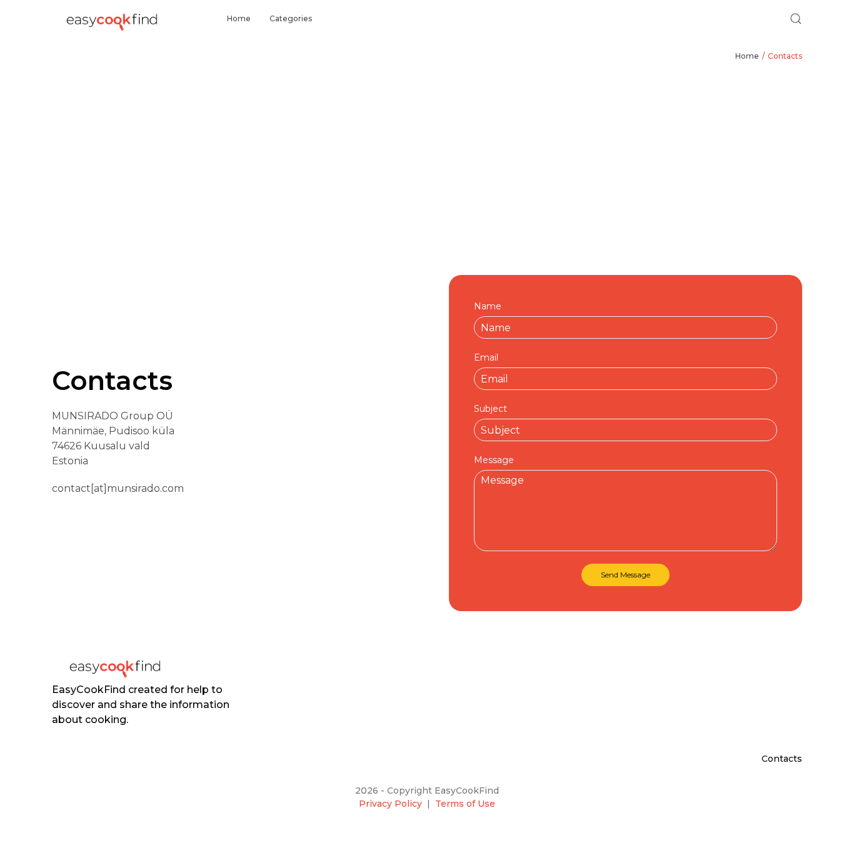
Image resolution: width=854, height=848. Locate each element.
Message (494, 460)
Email (486, 357)
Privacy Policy (390, 803)
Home (239, 18)
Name (487, 306)
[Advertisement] (427, 168)
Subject (490, 408)
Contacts (785, 56)
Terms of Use (465, 803)
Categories (290, 18)
